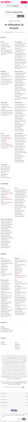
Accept (24, 419)
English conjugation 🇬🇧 (15, 384)
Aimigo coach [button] (4, 399)
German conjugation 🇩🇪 (13, 383)
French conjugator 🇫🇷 (18, 381)
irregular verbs (10, 378)
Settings (19, 419)
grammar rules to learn (6, 376)
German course (23, 361)
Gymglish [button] (3, 396)
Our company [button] (4, 393)
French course (5, 362)
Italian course (12, 362)
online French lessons (12, 357)
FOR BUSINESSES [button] (4, 402)
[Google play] (22, 387)
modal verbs (18, 378)
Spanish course (15, 361)
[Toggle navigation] (21, 6)
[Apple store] (23, 387)
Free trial (24, 2)
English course (8, 361)
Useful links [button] (3, 405)
